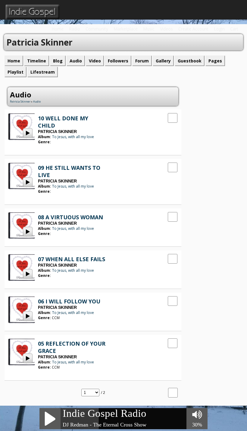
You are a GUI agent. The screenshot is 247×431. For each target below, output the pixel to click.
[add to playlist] (172, 117)
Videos (166, 29)
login (219, 29)
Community (97, 29)
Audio (37, 101)
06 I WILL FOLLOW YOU (69, 301)
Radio (74, 29)
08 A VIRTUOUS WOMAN (70, 217)
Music (149, 29)
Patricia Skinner (20, 101)
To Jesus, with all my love (73, 136)
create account (193, 29)
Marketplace (126, 29)
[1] (40, 147)
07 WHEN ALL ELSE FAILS (71, 259)
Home (58, 29)
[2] (43, 147)
